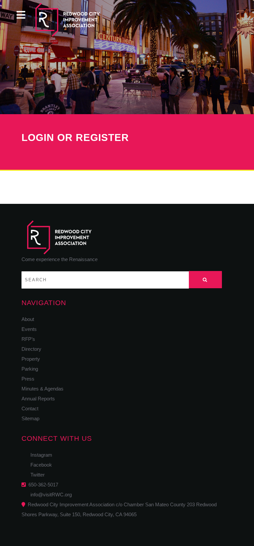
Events (29, 329)
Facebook (39, 465)
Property (30, 359)
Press (27, 379)
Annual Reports (38, 398)
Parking (29, 369)
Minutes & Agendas (42, 388)
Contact (29, 408)
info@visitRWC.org (50, 494)
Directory (31, 349)
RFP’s (28, 339)
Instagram (39, 455)
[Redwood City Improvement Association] (79, 20)
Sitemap (30, 418)
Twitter (35, 475)
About (27, 319)
